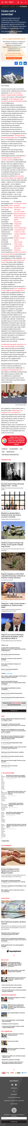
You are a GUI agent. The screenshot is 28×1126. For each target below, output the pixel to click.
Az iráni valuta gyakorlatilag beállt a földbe (11, 742)
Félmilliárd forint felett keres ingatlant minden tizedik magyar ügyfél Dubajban (16, 776)
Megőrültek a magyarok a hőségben (11, 1059)
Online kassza (10, 451)
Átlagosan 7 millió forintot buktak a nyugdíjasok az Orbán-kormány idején (13, 605)
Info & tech (4, 960)
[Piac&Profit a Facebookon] (12, 1084)
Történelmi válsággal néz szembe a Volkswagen (16, 998)
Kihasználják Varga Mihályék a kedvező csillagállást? (11, 688)
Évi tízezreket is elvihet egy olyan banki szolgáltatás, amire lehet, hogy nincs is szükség (13, 725)
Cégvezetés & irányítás (8, 995)
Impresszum (14, 1088)
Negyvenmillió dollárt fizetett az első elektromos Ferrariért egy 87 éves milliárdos (17, 793)
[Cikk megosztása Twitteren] (20, 63)
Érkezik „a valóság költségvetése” (9, 669)
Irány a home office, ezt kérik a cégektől (12, 987)
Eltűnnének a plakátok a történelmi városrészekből (16, 1049)
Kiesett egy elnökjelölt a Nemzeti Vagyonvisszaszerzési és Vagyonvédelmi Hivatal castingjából (13, 683)
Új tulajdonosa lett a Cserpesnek (10, 1023)
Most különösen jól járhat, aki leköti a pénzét (12, 756)
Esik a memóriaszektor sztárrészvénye (12, 985)
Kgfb (3, 451)
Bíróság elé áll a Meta (13, 1041)
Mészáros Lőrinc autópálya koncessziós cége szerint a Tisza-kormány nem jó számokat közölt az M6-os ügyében (13, 731)
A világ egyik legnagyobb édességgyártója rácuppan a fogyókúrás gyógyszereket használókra (15, 964)
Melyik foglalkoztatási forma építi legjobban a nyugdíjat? (12, 945)
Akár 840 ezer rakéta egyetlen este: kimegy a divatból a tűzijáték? (15, 813)
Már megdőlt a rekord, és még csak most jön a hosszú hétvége (12, 890)
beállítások (21, 1100)
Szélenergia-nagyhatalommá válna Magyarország (13, 885)
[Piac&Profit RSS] (16, 1084)
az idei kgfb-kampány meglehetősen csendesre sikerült (13, 158)
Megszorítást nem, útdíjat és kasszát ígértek (19, 217)
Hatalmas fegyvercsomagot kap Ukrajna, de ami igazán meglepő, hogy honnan (12, 544)
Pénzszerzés (5, 898)
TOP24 (4, 645)
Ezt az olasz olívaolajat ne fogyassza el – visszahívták (11, 664)
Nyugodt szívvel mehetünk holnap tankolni (11, 693)
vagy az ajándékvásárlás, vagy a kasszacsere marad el (13, 260)
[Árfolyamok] (22, 2)
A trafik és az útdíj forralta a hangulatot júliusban (20, 234)
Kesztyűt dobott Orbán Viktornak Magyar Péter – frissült (12, 485)
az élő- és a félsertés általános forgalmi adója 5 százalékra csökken (12, 95)
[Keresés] (25, 2)
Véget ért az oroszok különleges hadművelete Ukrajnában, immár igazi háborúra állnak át (12, 636)
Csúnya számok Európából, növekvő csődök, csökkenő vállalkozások (13, 1027)
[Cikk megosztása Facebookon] (16, 63)
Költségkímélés (6, 845)
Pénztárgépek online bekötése (10, 454)
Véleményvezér (6, 460)
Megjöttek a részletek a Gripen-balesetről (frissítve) (11, 659)
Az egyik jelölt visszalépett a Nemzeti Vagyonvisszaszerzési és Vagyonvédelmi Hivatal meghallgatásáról (13, 649)
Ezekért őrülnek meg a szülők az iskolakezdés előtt (16, 1034)
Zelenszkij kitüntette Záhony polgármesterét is (13, 697)
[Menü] (2, 2)
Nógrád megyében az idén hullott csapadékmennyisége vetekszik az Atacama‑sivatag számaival (13, 576)
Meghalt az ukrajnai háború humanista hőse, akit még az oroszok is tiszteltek (11, 515)
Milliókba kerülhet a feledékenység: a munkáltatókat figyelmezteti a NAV (10, 933)
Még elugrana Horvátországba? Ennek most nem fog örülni (13, 761)
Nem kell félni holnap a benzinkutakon (10, 654)
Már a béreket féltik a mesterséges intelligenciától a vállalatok (16, 971)
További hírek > (5, 841)
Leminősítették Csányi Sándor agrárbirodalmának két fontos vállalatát (16, 804)
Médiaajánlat (14, 1094)
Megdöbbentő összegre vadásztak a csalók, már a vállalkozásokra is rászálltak (17, 979)
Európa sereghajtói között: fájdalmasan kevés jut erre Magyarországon (13, 719)
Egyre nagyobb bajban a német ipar (16, 1012)
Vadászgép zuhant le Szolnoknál (9, 765)
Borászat (4, 449)
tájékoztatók (14, 1100)
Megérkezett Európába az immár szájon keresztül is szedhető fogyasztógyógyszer (13, 747)
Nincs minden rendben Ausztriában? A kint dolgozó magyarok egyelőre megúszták (14, 676)
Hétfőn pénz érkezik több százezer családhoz (12, 752)
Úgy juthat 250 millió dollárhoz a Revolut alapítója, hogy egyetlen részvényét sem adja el (16, 826)
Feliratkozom (14, 710)
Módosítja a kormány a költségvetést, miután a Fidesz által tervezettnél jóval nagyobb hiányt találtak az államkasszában (12, 737)
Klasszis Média (14, 1103)
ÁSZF (14, 1091)
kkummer (19, 31)
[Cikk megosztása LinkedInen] (25, 63)
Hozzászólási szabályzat (14, 1097)
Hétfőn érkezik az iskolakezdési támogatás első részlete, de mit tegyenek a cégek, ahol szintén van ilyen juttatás (13, 940)
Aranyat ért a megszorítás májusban (18, 224)
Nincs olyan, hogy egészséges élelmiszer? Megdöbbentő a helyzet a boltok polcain (12, 1062)
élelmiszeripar (14, 449)
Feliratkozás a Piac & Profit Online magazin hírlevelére (14, 1115)
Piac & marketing (6, 1031)
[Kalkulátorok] (18, 2)
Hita (21, 449)
